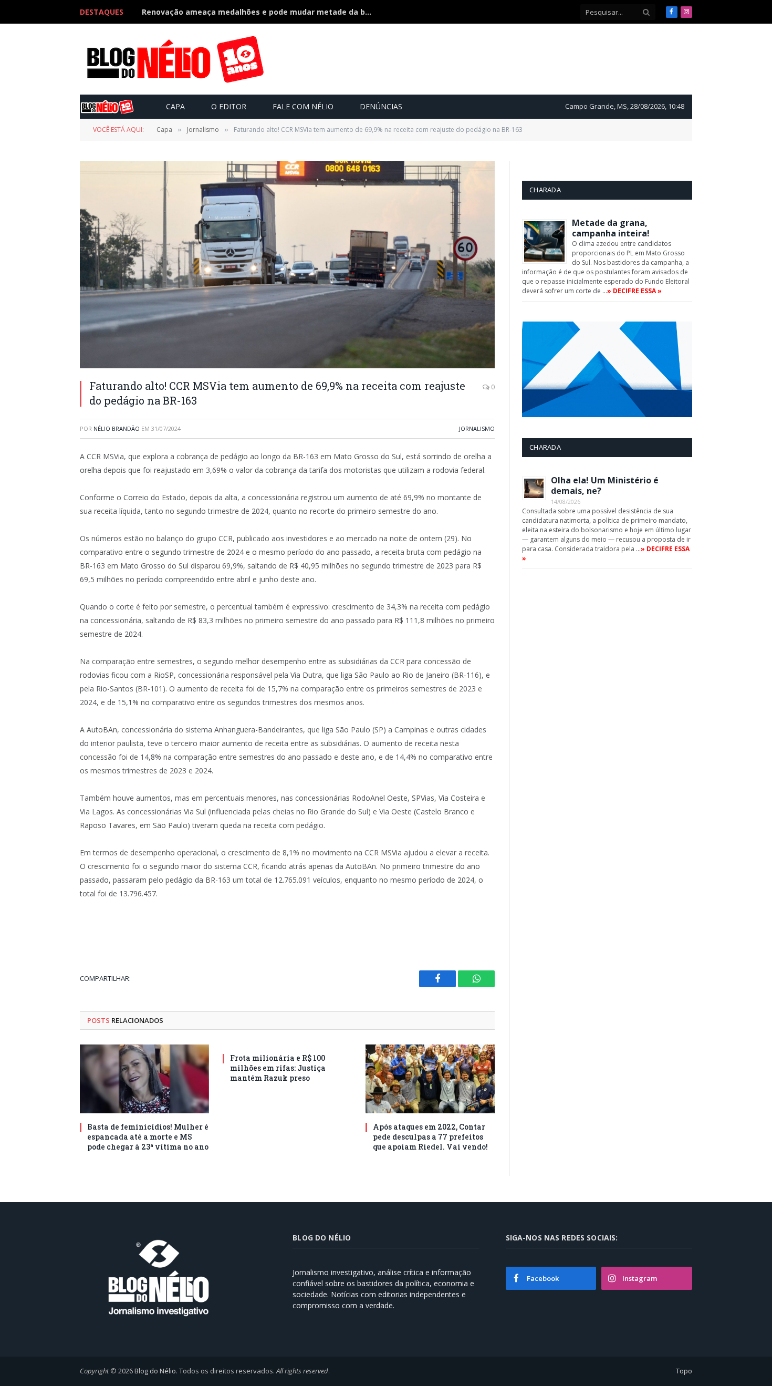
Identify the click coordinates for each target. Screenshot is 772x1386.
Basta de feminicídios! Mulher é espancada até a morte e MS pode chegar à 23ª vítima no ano (147, 1137)
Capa (175, 106)
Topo (684, 1370)
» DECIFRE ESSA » (634, 290)
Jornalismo (477, 428)
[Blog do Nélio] (174, 59)
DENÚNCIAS (381, 106)
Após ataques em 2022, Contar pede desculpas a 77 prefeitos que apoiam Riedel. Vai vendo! (430, 1137)
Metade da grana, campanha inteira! (611, 228)
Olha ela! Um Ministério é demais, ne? (605, 485)
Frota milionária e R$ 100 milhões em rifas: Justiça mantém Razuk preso (278, 1068)
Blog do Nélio (155, 1370)
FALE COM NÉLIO (303, 106)
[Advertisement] (498, 58)
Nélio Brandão (116, 428)
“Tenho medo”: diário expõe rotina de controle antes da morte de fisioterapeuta (260, 12)
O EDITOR (228, 106)
